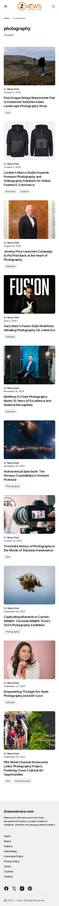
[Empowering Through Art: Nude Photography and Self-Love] (29, 660)
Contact (8, 876)
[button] (6, 6)
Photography (13, 486)
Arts (8, 112)
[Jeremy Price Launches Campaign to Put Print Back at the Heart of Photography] (29, 219)
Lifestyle (10, 336)
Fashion (24, 191)
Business (10, 191)
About (7, 841)
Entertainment (22, 781)
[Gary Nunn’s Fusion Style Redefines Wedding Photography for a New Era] (29, 294)
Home (6, 18)
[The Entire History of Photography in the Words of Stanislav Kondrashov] (29, 514)
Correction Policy (13, 856)
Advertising (10, 851)
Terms (7, 866)
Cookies (8, 871)
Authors (8, 846)
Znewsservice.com (19, 811)
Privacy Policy (11, 861)
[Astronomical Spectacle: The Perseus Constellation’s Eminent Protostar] (29, 439)
